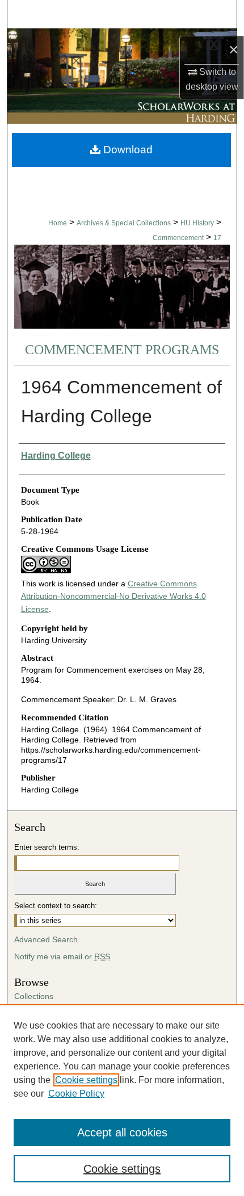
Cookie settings (86, 1080)
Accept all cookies (122, 1132)
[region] (122, 1100)
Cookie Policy (76, 1093)
